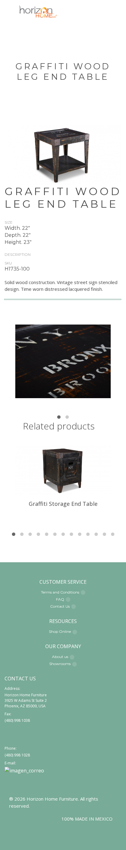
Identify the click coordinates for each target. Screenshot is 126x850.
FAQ (60, 599)
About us (60, 656)
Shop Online (60, 631)
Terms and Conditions (60, 592)
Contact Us (60, 606)
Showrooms (60, 663)
